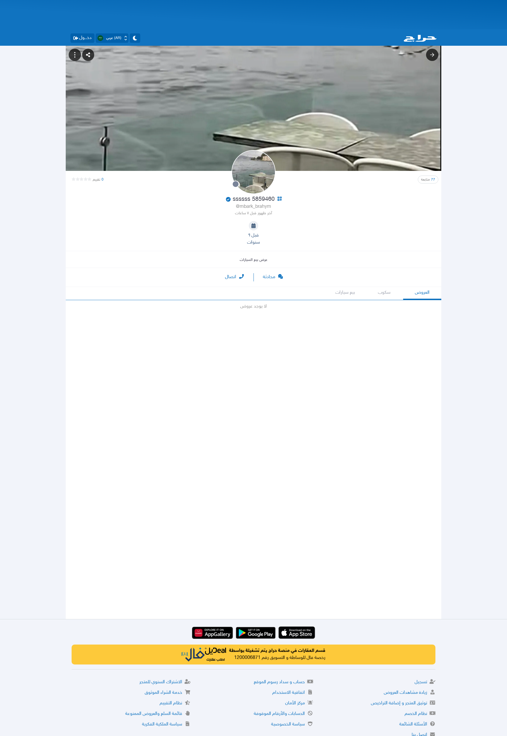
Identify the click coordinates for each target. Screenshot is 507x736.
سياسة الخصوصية (288, 724)
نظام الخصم (416, 714)
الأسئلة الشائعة (413, 724)
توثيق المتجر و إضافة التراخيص (399, 703)
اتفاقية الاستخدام (288, 693)
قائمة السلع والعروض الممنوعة (153, 714)
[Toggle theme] (135, 38)
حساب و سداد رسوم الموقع (279, 682)
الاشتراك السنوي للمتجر (160, 682)
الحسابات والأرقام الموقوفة (279, 714)
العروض (422, 292)
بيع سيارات (345, 292)
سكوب (384, 292)
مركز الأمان (295, 703)
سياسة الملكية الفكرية (162, 724)
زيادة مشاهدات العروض (405, 693)
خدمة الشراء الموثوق (163, 693)
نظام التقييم (171, 703)
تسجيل (421, 682)
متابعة (428, 180)
